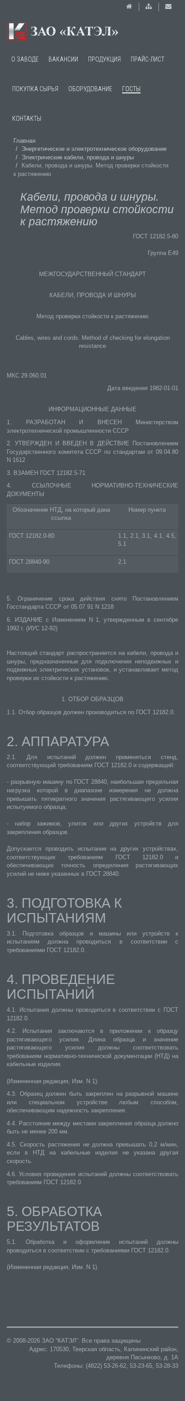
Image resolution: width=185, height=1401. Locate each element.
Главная (24, 140)
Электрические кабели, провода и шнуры (78, 157)
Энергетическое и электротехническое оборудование (94, 148)
